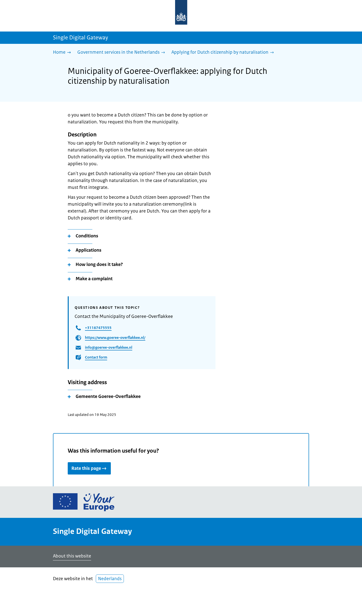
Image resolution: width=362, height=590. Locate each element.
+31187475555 (98, 327)
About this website (72, 556)
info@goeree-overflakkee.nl (108, 347)
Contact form (96, 357)
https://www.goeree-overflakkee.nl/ (115, 337)
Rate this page (86, 468)
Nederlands (110, 579)
